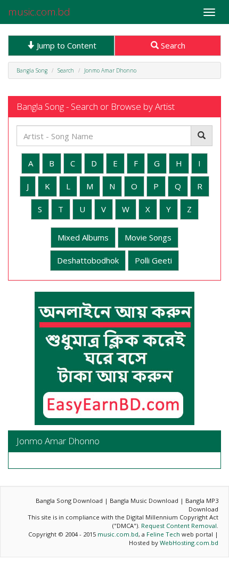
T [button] (60, 209)
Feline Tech (163, 534)
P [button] (156, 186)
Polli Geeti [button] (153, 260)
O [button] (134, 186)
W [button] (125, 209)
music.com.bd (39, 12)
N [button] (112, 186)
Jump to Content (65, 45)
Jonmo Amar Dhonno (110, 70)
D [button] (94, 163)
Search (172, 45)
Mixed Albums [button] (83, 237)
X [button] (147, 209)
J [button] (28, 186)
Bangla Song (32, 70)
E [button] (115, 163)
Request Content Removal (179, 526)
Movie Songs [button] (148, 237)
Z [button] (189, 209)
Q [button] (178, 186)
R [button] (199, 186)
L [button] (68, 186)
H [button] (179, 163)
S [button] (40, 209)
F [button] (136, 163)
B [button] (51, 163)
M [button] (89, 186)
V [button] (103, 209)
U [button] (82, 209)
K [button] (47, 186)
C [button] (72, 163)
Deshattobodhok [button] (88, 260)
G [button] (157, 163)
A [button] (30, 163)
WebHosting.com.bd (189, 543)
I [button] (199, 163)
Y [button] (168, 209)
